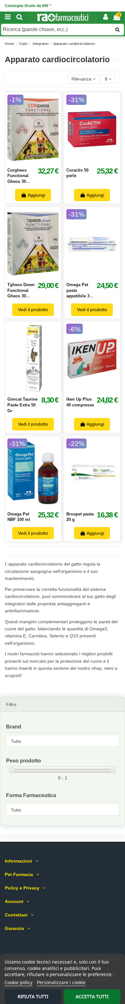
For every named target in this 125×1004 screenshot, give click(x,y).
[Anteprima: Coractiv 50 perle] (99, 162)
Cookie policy (18, 982)
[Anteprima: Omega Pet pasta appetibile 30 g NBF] (99, 276)
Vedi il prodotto (33, 309)
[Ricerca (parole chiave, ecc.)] (117, 29)
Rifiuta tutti (33, 996)
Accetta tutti (92, 996)
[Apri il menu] (7, 17)
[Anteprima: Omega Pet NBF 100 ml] (40, 505)
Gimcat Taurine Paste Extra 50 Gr (22, 405)
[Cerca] (19, 17)
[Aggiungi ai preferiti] (26, 162)
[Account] (105, 17)
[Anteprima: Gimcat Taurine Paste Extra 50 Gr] (40, 391)
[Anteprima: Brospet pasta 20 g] (99, 505)
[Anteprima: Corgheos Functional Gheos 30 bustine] (40, 162)
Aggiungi (36, 195)
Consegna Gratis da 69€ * (28, 6)
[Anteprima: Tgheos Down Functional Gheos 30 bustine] (40, 276)
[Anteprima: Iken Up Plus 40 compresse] (99, 391)
